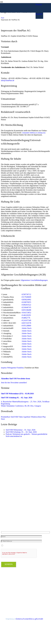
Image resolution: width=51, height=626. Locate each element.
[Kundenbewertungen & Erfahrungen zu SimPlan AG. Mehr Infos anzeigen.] (10, 591)
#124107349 (26, 320)
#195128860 (26, 326)
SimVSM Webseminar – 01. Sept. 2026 (20, 430)
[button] (39, 5)
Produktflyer (5, 417)
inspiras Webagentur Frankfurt (12, 368)
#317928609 (26, 297)
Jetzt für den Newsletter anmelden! (14, 383)
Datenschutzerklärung (26, 619)
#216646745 (26, 307)
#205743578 (26, 323)
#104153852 (26, 313)
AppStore (26, 417)
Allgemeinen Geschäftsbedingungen (34, 280)
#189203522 (26, 305)
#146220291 (26, 315)
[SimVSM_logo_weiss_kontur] (18, 30)
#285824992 (26, 300)
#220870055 (26, 302)
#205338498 (26, 310)
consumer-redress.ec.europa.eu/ (33, 133)
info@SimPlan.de (7, 80)
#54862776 (26, 318)
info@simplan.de (8, 521)
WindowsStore (36, 417)
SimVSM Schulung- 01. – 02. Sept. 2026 (21, 432)
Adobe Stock (26, 328)
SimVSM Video (17, 417)
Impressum (11, 619)
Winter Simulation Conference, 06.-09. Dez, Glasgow (21, 406)
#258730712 (26, 294)
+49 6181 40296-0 (9, 517)
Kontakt (39, 619)
